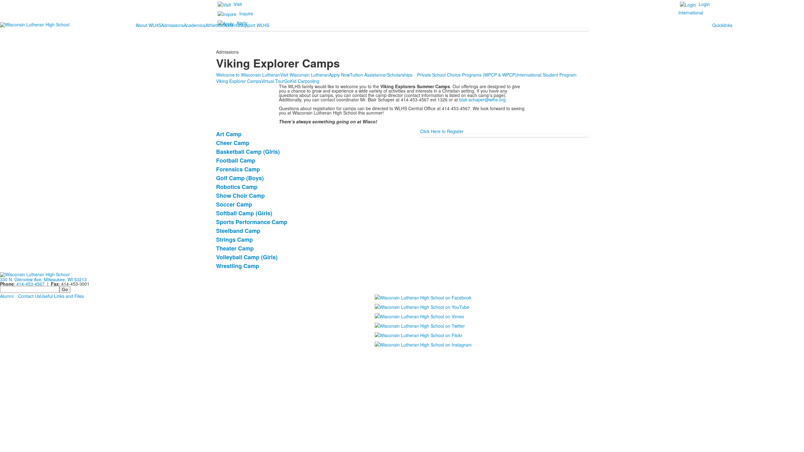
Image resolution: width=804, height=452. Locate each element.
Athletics (213, 25)
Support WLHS (254, 25)
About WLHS (148, 25)
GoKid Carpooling (301, 81)
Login (704, 4)
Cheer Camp (232, 143)
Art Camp (229, 134)
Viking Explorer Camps (238, 81)
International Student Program (547, 75)
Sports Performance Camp (251, 222)
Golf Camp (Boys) (240, 178)
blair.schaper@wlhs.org (482, 99)
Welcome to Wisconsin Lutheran (248, 75)
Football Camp (235, 160)
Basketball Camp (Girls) (248, 152)
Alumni (7, 296)
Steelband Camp (238, 231)
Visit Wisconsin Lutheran (304, 75)
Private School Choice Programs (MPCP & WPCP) (467, 75)
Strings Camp (234, 239)
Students (231, 25)
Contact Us (29, 296)
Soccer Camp (234, 204)
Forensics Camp (238, 169)
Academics (194, 25)
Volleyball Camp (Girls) (247, 257)
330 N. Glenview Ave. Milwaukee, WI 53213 (43, 279)
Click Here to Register (442, 131)
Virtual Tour (272, 81)
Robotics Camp (237, 187)
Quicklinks (722, 25)
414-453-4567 (30, 284)
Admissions (172, 25)
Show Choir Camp (240, 195)
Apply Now (339, 75)
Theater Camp (235, 248)
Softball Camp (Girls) (244, 213)
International (690, 12)
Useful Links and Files (62, 296)
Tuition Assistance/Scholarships (381, 75)
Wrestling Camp (237, 266)
